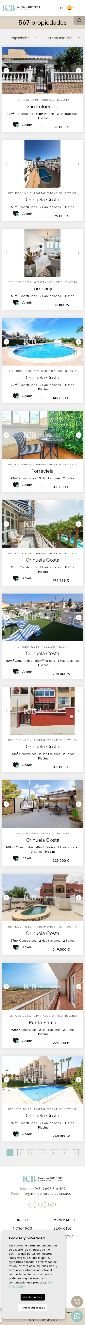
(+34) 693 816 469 (50, 1189)
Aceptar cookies (32, 1297)
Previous (6, 70)
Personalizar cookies (33, 1308)
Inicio (22, 1220)
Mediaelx (52, 1320)
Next (79, 70)
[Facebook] (42, 1204)
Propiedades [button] (62, 1220)
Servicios (63, 1228)
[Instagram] (32, 1204)
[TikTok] (52, 1204)
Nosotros (22, 1228)
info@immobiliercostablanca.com (48, 1193)
